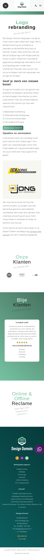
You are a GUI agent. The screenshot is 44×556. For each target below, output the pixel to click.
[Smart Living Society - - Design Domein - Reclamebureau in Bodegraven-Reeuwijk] (35, 275)
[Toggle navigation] (5, 5)
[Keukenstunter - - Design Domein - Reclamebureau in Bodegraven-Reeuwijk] (22, 275)
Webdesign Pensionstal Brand (22, 496)
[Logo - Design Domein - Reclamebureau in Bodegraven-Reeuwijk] (22, 6)
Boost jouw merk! (13, 128)
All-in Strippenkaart (22, 483)
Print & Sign (22, 474)
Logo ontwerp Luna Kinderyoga (22, 499)
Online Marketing (22, 480)
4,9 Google (22, 539)
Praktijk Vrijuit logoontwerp (22, 493)
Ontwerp (22, 477)
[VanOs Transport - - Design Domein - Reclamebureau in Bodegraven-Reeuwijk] (9, 275)
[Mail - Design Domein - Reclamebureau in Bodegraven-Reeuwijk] (40, 5)
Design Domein (22, 469)
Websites (22, 472)
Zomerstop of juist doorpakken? (22, 502)
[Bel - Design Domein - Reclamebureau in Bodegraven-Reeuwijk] (36, 5)
